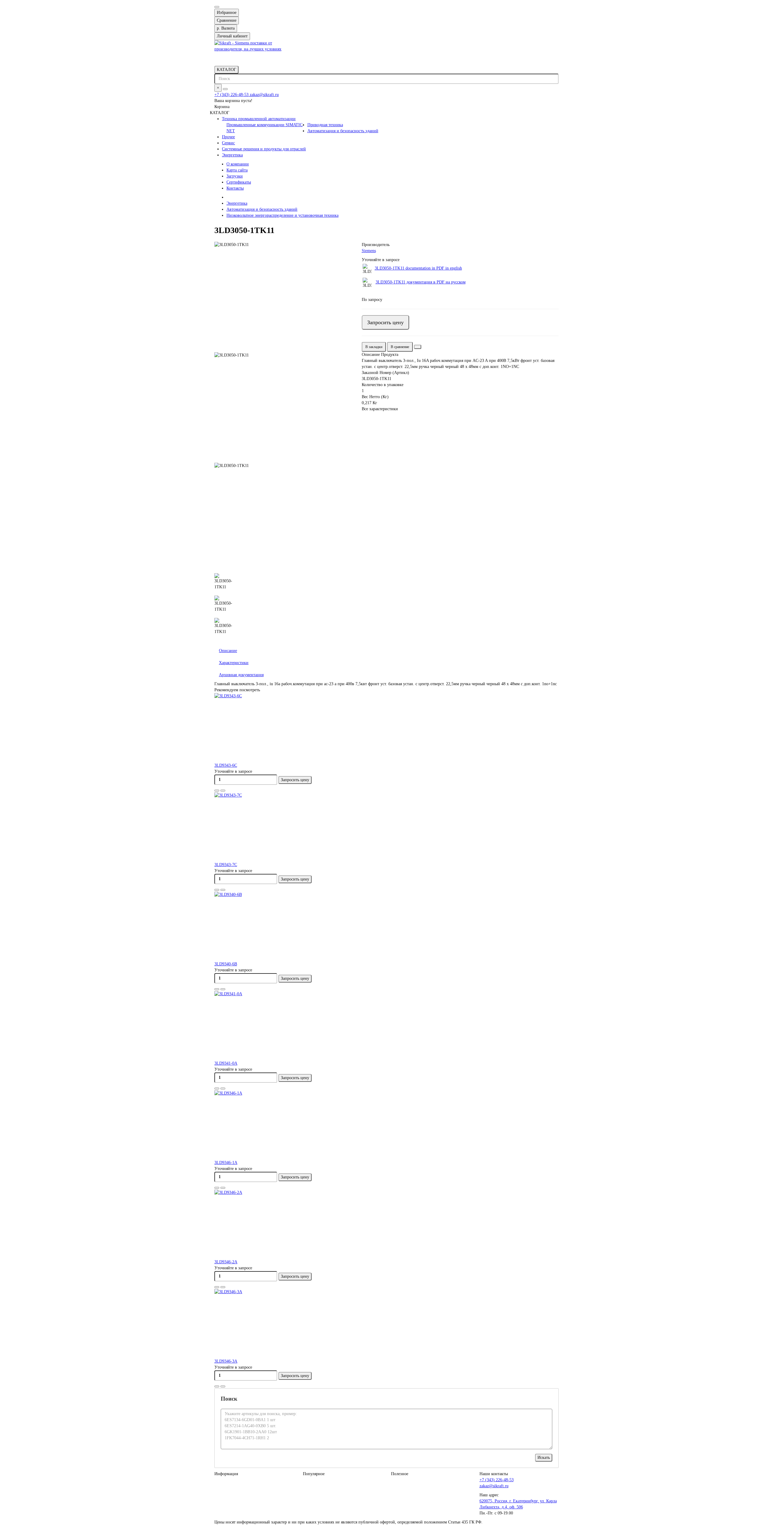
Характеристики (234, 662)
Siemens (369, 250)
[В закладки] (216, 790)
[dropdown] (216, 7)
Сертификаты (238, 182)
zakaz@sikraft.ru (264, 94)
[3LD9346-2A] (386, 1224)
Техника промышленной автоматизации (259, 119)
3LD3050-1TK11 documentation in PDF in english (418, 268)
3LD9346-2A (225, 1262)
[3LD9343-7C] (386, 827)
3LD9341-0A (225, 1063)
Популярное (314, 1474)
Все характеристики (380, 409)
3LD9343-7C (225, 864)
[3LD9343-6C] (386, 727)
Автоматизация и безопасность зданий (342, 131)
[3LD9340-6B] (386, 926)
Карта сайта (237, 170)
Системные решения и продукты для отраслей (264, 149)
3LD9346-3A (225, 1361)
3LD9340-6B (225, 964)
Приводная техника (325, 125)
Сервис (228, 143)
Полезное (399, 1474)
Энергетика (232, 155)
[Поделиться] (417, 347)
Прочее (228, 137)
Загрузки (234, 176)
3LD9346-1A (225, 1162)
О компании (237, 164)
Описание (228, 650)
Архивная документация (241, 675)
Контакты (235, 188)
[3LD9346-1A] (386, 1125)
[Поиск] (225, 89)
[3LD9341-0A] (386, 1025)
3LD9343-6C (225, 765)
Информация (226, 1474)
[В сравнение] (222, 790)
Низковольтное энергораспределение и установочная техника (282, 215)
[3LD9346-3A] (386, 1323)
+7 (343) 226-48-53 (232, 94)
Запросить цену (385, 322)
